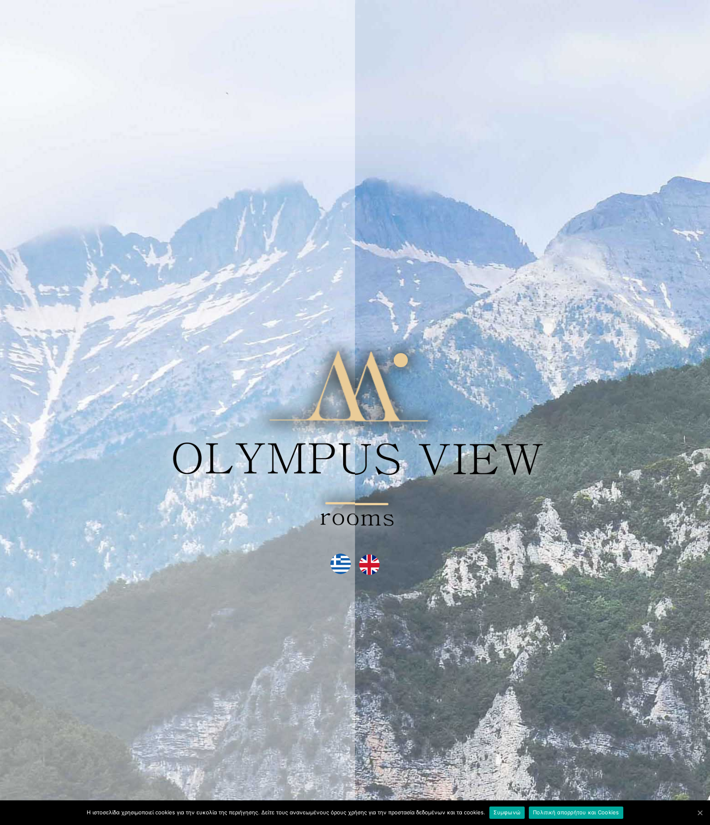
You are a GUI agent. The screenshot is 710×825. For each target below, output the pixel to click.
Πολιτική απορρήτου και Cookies (576, 812)
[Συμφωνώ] (700, 813)
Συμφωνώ (507, 812)
